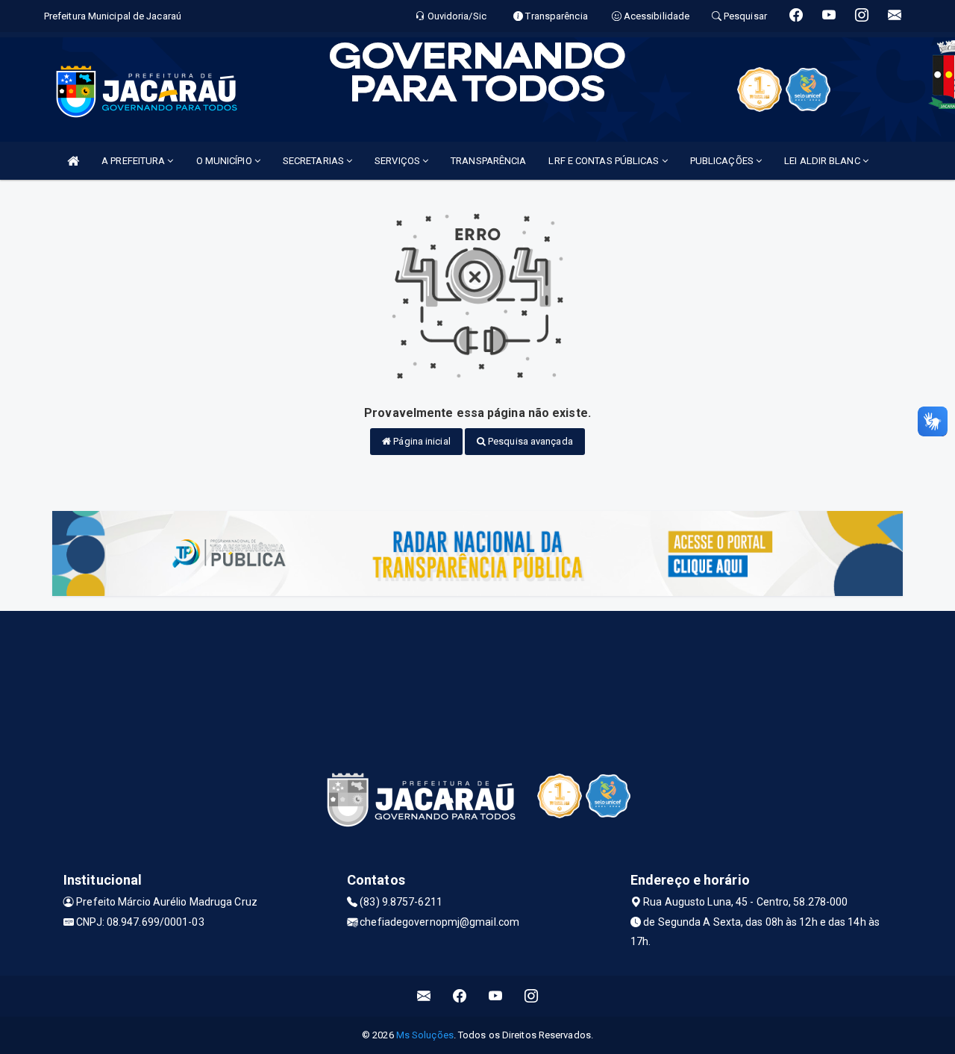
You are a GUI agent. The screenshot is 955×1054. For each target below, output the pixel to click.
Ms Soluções (425, 1035)
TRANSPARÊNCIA (488, 160)
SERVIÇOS (398, 160)
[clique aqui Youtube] (496, 996)
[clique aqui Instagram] (532, 996)
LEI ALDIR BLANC (823, 160)
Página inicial (421, 441)
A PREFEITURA (134, 160)
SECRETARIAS (314, 160)
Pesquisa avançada (529, 441)
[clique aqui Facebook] (460, 996)
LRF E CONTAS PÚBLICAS (604, 160)
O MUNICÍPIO (225, 160)
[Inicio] (73, 161)
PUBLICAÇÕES (723, 160)
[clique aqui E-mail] (424, 996)
